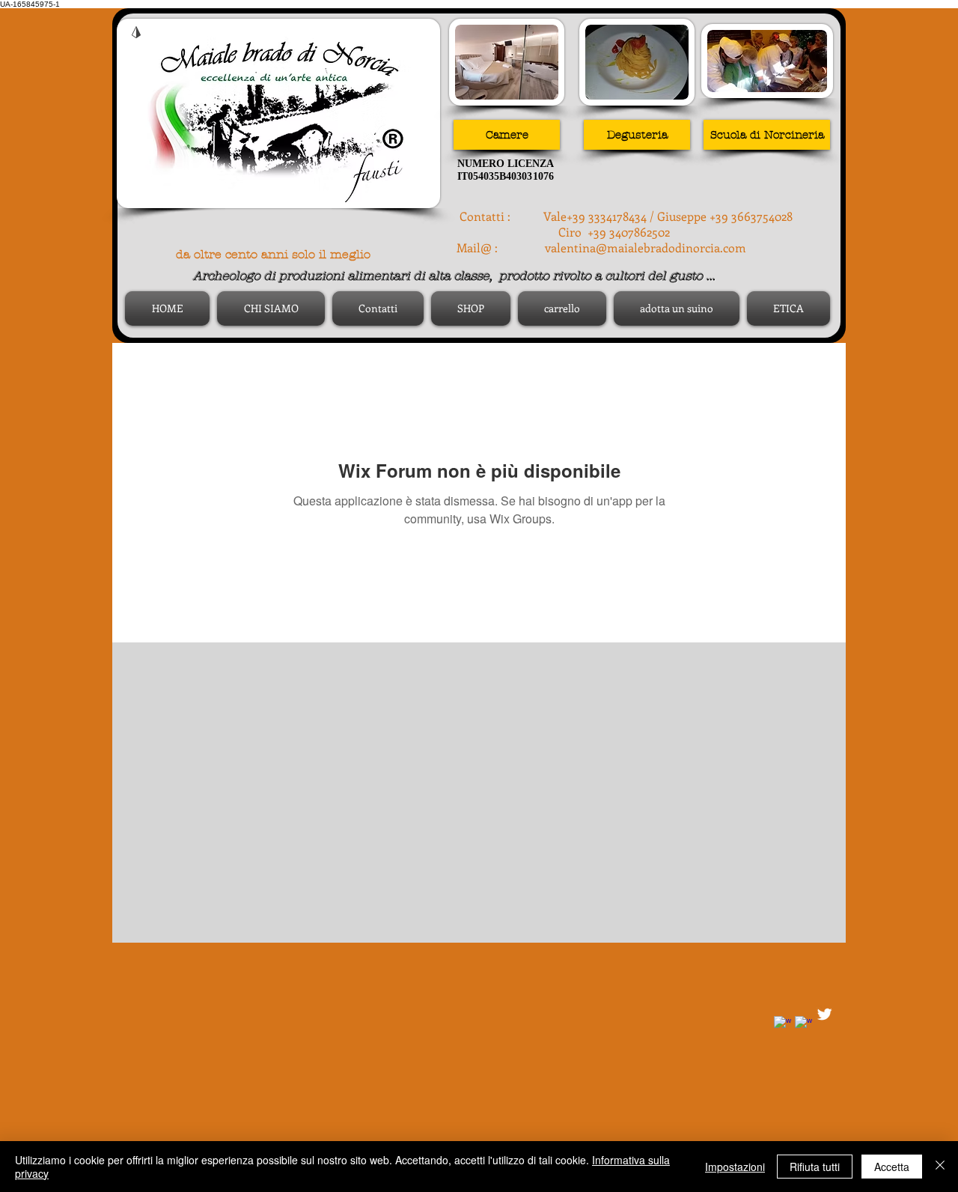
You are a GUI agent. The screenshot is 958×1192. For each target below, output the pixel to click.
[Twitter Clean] (824, 1014)
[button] (637, 135)
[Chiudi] (940, 1166)
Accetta (891, 1166)
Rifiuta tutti (815, 1166)
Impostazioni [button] (735, 1166)
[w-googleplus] (803, 1024)
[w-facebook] (782, 1024)
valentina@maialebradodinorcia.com (645, 247)
